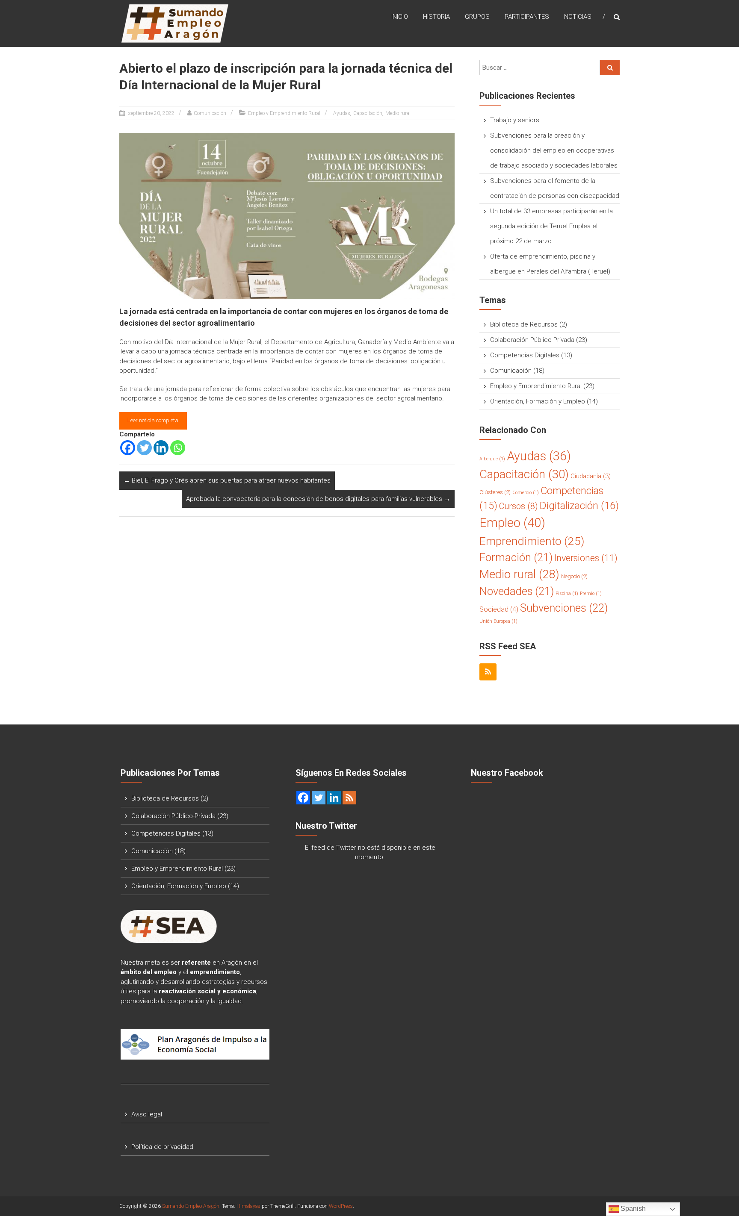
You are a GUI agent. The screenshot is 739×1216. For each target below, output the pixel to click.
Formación (516, 557)
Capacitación (367, 113)
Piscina (567, 593)
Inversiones (586, 558)
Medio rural (398, 113)
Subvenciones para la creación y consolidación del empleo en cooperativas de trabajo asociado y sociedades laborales (554, 150)
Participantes (527, 17)
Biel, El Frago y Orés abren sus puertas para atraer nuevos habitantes (227, 480)
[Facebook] (127, 447)
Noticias (577, 17)
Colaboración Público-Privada (532, 340)
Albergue (492, 459)
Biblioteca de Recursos (524, 324)
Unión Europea (498, 621)
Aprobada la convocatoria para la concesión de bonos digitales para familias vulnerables (318, 499)
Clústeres (495, 492)
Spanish (632, 1208)
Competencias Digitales (524, 355)
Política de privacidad (162, 1147)
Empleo (512, 522)
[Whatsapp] (177, 447)
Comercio (525, 492)
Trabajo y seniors (514, 120)
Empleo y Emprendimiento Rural (284, 113)
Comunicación (210, 113)
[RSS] (488, 671)
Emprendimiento (532, 541)
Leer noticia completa (152, 420)
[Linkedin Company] (334, 797)
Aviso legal (146, 1114)
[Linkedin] (161, 447)
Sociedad (498, 609)
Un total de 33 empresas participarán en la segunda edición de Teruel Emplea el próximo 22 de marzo (551, 226)
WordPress (341, 1206)
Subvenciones (564, 607)
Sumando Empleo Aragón (190, 1206)
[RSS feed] (349, 797)
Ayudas (341, 113)
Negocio (574, 576)
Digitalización (579, 506)
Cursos (518, 506)
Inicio (399, 17)
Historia (436, 17)
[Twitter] (144, 447)
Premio (591, 593)
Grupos (477, 17)
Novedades (516, 591)
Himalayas (248, 1206)
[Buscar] (610, 67)
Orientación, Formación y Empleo (537, 401)
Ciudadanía (591, 476)
